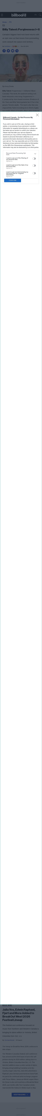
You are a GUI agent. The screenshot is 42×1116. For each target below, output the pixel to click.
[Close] (38, 116)
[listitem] (21, 153)
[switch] (34, 159)
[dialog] (21, 558)
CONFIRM (12, 180)
